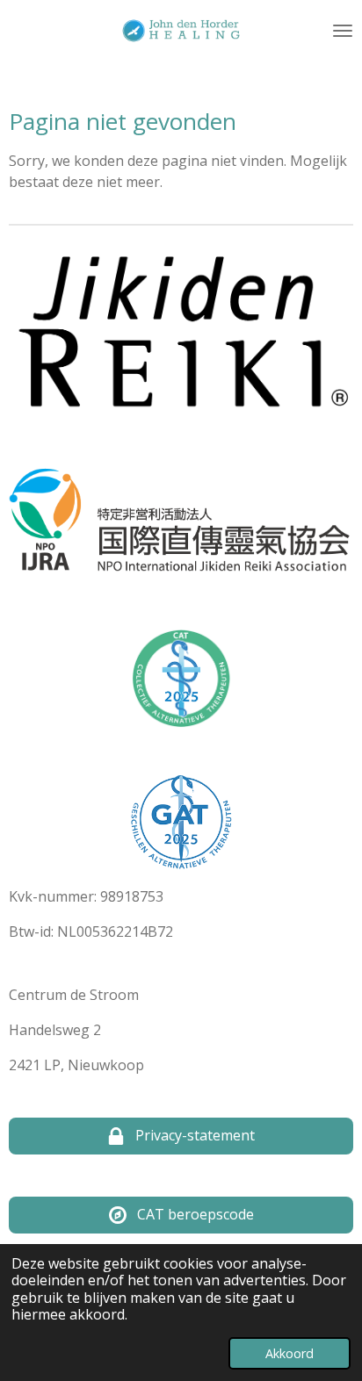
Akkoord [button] (289, 1353)
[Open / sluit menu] (342, 30)
